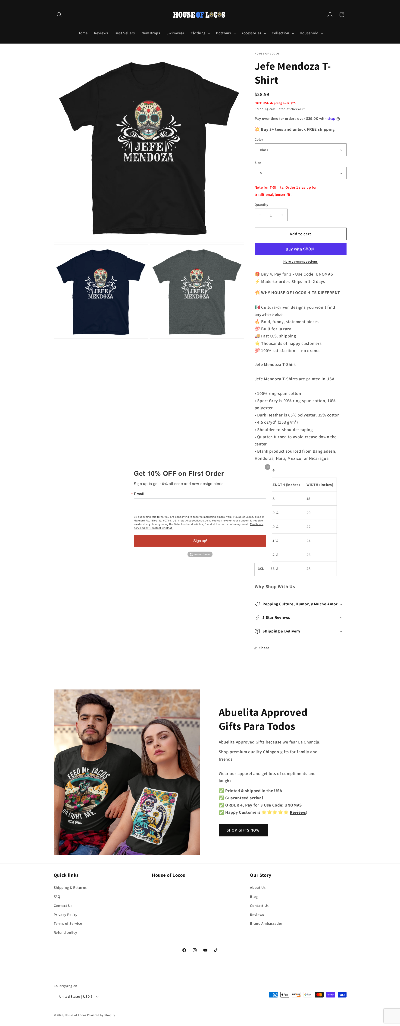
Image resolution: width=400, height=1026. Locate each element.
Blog (254, 896)
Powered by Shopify (101, 1015)
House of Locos (75, 1015)
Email (139, 494)
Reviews (257, 914)
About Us (258, 887)
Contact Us (63, 905)
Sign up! (200, 541)
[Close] (267, 467)
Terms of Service (68, 923)
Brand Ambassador (266, 923)
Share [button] (264, 647)
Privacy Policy (66, 914)
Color (259, 139)
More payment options (300, 261)
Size (258, 162)
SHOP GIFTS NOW (243, 830)
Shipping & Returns (70, 887)
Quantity (261, 204)
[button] (60, 15)
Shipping (262, 109)
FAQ (57, 896)
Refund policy (65, 932)
